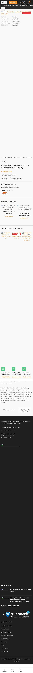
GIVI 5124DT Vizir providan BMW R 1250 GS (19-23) (16, 375)
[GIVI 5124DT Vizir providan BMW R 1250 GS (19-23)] (16, 301)
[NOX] (24, 410)
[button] (3, 369)
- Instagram (5, 648)
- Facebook (4, 651)
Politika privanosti (6, 626)
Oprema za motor (13, 157)
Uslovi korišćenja (6, 632)
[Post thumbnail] (4, 591)
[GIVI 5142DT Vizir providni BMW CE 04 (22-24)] (6, 301)
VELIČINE (4, 2)
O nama (3, 642)
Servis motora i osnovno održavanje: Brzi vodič (20, 590)
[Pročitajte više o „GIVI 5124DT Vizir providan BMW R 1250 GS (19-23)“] (13, 369)
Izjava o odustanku (7, 635)
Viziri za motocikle (26, 157)
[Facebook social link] (10, 190)
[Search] (3, 9)
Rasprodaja (13, 2)
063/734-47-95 (11, 430)
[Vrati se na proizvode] (5, 161)
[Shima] (8, 410)
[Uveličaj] (5, 12)
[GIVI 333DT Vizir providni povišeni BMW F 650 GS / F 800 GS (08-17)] (27, 301)
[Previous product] (2, 161)
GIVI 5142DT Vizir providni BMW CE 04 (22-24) (6, 375)
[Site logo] (22, 2)
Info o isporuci (5, 638)
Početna (3, 157)
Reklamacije (5, 629)
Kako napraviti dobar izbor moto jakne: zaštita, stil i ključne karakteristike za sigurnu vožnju (19, 600)
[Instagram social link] (12, 190)
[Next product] (7, 161)
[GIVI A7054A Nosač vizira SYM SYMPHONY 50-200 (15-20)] (8, 207)
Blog (2, 645)
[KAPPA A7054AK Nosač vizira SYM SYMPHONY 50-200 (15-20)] (24, 208)
